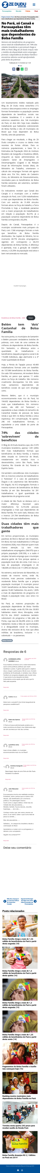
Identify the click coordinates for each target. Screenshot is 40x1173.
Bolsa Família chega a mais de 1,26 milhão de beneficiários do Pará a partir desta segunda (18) (19, 941)
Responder (6, 687)
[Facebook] (18, 1170)
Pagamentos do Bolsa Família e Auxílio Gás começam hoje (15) (19, 1067)
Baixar (31, 318)
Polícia (28, 11)
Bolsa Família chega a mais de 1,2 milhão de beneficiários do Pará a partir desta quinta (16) (19, 973)
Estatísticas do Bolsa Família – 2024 (13, 318)
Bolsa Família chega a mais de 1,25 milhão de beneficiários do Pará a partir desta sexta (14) (19, 1036)
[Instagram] (22, 1170)
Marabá (18, 11)
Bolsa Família (7, 640)
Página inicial (5, 17)
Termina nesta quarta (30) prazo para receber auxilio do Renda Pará (18, 1126)
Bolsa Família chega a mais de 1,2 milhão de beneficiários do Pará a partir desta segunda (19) (19, 1005)
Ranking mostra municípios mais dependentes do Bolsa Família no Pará (19, 1097)
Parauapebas (6, 11)
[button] (13, 69)
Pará (12, 17)
